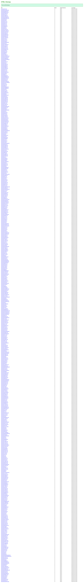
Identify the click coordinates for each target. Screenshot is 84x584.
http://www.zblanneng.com (4, 92)
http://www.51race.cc (4, 19)
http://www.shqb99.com (4, 67)
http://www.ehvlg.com (4, 69)
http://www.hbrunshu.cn (4, 449)
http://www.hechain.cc (4, 338)
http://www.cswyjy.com (4, 295)
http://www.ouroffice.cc (4, 124)
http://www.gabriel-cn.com (4, 541)
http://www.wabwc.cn (4, 162)
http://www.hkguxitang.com (5, 300)
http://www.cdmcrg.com (4, 163)
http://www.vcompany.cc (4, 116)
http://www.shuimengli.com (4, 388)
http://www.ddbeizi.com (4, 198)
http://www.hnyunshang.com (5, 294)
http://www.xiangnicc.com (4, 192)
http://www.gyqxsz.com (4, 557)
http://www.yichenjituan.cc (4, 432)
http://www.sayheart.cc (4, 575)
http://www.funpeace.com (4, 474)
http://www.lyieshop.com (4, 155)
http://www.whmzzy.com (4, 463)
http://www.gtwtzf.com (4, 549)
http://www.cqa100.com (4, 489)
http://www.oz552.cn (4, 89)
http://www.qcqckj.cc (4, 43)
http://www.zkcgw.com (4, 229)
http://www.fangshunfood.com (5, 331)
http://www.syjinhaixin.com (4, 44)
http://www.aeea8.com (4, 291)
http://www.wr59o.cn (4, 419)
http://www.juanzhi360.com (5, 342)
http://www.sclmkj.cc (4, 20)
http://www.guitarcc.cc (4, 177)
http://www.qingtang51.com (5, 201)
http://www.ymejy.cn (4, 440)
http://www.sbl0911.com (4, 123)
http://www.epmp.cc (4, 559)
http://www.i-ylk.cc (3, 455)
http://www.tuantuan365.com (5, 464)
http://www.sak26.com (4, 497)
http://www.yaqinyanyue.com (5, 225)
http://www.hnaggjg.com (4, 357)
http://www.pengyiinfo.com (4, 120)
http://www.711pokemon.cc (5, 161)
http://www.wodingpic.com (4, 11)
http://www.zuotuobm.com (4, 292)
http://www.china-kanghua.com (5, 130)
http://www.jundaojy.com (4, 146)
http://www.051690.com (4, 66)
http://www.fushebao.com (4, 168)
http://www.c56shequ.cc (4, 346)
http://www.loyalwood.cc (4, 115)
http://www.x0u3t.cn (4, 427)
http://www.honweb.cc (4, 362)
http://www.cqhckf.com (4, 494)
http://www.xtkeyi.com (4, 253)
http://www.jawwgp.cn (4, 169)
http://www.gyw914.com (4, 104)
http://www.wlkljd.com (4, 208)
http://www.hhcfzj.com (4, 22)
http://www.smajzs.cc (4, 136)
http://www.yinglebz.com (4, 441)
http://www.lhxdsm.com (4, 365)
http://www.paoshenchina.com (5, 143)
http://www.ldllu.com (4, 85)
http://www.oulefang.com (4, 332)
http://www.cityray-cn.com (4, 426)
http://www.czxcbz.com (4, 442)
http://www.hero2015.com (4, 200)
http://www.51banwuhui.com (5, 333)
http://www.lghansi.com (4, 144)
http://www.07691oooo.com (5, 121)
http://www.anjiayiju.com (4, 107)
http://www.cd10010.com (4, 145)
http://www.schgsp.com (4, 45)
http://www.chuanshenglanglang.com (6, 556)
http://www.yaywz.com (4, 473)
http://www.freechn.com (4, 316)
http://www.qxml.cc (3, 416)
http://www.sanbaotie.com (4, 34)
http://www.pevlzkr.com (4, 401)
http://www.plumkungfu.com (5, 412)
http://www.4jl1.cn (3, 302)
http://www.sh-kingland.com (5, 214)
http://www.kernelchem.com (5, 283)
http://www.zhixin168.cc (4, 448)
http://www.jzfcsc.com (4, 21)
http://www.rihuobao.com (4, 36)
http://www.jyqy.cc (3, 285)
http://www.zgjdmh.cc (4, 73)
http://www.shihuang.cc (4, 482)
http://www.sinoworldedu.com (5, 317)
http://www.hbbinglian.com (4, 309)
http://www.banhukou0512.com (5, 433)
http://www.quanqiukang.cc (5, 167)
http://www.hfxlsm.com (4, 479)
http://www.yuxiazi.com (4, 131)
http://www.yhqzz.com (4, 330)
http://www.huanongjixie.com (5, 246)
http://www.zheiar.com (4, 434)
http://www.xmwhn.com (4, 387)
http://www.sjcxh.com (4, 216)
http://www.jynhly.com (4, 550)
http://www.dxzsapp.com (4, 194)
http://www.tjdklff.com (4, 286)
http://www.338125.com (4, 215)
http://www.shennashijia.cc (4, 392)
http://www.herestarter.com (5, 77)
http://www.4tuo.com (4, 315)
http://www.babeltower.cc (4, 439)
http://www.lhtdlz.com (4, 431)
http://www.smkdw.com (4, 175)
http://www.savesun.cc (4, 14)
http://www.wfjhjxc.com (4, 263)
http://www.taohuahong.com (5, 417)
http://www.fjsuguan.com (4, 558)
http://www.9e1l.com (4, 28)
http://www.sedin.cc (4, 513)
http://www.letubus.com (4, 299)
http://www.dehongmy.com (4, 12)
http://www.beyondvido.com (5, 81)
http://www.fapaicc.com (4, 580)
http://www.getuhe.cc (4, 230)
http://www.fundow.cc (4, 108)
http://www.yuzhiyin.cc (4, 153)
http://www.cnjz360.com (4, 13)
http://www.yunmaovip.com (5, 347)
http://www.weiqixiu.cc (4, 278)
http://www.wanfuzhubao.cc (5, 260)
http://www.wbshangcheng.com (5, 310)
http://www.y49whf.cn (4, 160)
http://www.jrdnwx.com (4, 238)
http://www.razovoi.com (4, 272)
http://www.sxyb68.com (4, 248)
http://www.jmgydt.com (4, 536)
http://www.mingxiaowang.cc (5, 380)
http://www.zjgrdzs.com (4, 61)
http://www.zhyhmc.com (4, 451)
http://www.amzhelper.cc (4, 287)
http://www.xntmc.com (4, 268)
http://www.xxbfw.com (4, 245)
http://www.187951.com (4, 147)
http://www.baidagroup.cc (4, 402)
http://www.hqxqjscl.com (4, 151)
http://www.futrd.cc (3, 60)
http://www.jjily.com (3, 255)
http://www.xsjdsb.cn (4, 526)
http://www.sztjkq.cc (4, 565)
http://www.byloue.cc (4, 191)
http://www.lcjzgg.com (4, 521)
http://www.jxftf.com (4, 27)
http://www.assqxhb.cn (4, 159)
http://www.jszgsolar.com (4, 29)
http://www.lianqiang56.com (5, 349)
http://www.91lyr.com (4, 176)
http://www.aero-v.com (4, 334)
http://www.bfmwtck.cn (4, 564)
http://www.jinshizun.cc (4, 128)
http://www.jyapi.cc (3, 456)
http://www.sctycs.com (4, 323)
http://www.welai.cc (3, 356)
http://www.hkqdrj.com (4, 113)
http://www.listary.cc (4, 74)
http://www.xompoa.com (4, 572)
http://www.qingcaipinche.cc (5, 573)
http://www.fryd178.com (4, 490)
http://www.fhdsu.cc (4, 53)
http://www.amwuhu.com (4, 99)
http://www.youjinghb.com (4, 566)
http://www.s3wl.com (4, 512)
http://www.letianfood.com (4, 396)
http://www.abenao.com (4, 75)
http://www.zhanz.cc (4, 178)
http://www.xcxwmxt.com (4, 443)
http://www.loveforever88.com (5, 59)
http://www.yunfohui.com (4, 293)
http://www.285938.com (4, 560)
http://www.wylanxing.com (4, 322)
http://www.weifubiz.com (4, 154)
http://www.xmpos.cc (4, 276)
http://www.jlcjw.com (4, 363)
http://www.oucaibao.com (4, 355)
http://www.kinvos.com (4, 206)
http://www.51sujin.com (4, 395)
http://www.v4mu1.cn (4, 38)
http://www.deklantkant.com (5, 76)
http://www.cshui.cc (4, 551)
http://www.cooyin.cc (4, 544)
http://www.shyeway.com (4, 548)
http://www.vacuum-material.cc (5, 82)
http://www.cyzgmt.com (4, 418)
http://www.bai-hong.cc (4, 361)
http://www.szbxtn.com (4, 231)
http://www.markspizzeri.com (5, 567)
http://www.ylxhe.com (4, 84)
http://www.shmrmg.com (4, 488)
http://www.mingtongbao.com (5, 106)
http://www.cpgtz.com (4, 447)
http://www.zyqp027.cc (4, 239)
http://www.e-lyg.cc (3, 411)
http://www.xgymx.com (4, 254)
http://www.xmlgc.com (4, 217)
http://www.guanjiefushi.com (5, 42)
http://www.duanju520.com (4, 262)
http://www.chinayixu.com (4, 35)
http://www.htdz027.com (4, 517)
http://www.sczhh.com (4, 114)
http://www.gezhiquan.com (4, 209)
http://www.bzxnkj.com (4, 112)
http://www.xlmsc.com (4, 51)
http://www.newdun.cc (4, 50)
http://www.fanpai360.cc (4, 138)
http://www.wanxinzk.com (4, 503)
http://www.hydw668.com (4, 303)
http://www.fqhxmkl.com (4, 137)
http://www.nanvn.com (4, 185)
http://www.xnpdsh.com (4, 54)
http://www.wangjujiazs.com (5, 224)
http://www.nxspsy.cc (4, 510)
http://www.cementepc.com (5, 364)
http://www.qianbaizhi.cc (4, 193)
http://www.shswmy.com (4, 496)
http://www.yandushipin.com (5, 233)
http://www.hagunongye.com (5, 581)
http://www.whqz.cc (4, 466)
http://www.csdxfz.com (4, 247)
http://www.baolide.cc (4, 371)
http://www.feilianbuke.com (4, 270)
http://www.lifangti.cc (4, 269)
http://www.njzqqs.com (4, 509)
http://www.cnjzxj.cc (4, 83)
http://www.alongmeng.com (5, 525)
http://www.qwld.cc (3, 552)
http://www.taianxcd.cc (4, 378)
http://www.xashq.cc (4, 222)
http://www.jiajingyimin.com (4, 408)
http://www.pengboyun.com (5, 372)
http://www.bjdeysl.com (4, 184)
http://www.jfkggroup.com (4, 579)
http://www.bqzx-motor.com (5, 30)
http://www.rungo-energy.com (5, 199)
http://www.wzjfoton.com (4, 339)
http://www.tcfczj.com (4, 324)
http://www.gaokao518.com (5, 495)
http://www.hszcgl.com (4, 520)
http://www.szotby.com (4, 369)
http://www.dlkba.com (4, 152)
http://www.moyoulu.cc (4, 279)
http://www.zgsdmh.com (4, 98)
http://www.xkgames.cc (4, 348)
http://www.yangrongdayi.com (5, 472)
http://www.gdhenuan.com (4, 256)
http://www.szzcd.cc (4, 139)
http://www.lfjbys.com (4, 340)
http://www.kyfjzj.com (4, 326)
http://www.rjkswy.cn (4, 533)
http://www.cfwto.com (4, 341)
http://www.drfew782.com (4, 377)
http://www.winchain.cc (4, 264)
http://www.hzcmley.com (4, 450)
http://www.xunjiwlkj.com (4, 15)
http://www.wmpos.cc (4, 221)
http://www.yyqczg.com (4, 308)
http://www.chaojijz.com (4, 527)
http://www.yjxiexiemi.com (4, 271)
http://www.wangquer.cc (4, 511)
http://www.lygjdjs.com (4, 284)
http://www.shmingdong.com (5, 534)
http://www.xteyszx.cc (4, 504)
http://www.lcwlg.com (4, 105)
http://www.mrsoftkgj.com (4, 540)
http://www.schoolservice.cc (5, 223)
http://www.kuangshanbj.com (5, 379)
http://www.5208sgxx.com (4, 574)
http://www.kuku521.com (4, 535)
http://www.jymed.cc (4, 386)
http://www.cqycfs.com (4, 190)
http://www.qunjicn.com (4, 183)
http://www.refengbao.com (4, 237)
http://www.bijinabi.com (4, 26)
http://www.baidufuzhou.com (5, 501)
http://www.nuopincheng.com (5, 301)
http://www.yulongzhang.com (5, 232)
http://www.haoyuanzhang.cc (5, 370)
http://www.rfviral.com (4, 487)
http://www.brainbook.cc (4, 129)
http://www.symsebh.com (4, 37)
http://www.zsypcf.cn (4, 318)
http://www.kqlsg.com (4, 385)
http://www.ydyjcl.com (4, 409)
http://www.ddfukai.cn (4, 52)
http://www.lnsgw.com (4, 400)
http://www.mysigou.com (4, 465)
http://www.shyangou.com (4, 424)
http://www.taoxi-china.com (5, 519)
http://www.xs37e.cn (4, 252)
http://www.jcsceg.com (4, 207)
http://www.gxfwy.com (4, 425)
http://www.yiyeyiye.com (4, 542)
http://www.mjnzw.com (4, 170)
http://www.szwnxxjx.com (4, 122)
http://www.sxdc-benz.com (5, 528)
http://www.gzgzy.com (4, 90)
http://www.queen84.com (4, 68)
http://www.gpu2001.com (4, 354)
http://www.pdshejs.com (4, 182)
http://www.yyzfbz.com (4, 486)
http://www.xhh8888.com (4, 543)
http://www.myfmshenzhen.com (5, 186)
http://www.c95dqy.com (4, 403)
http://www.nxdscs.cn (4, 457)
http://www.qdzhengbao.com (5, 261)
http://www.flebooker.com (4, 135)
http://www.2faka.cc (4, 470)
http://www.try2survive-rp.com (5, 174)
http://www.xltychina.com (4, 518)
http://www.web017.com (4, 100)
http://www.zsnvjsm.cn (4, 277)
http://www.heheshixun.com (5, 481)
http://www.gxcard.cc (4, 480)
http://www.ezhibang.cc (4, 91)
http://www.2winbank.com (4, 373)
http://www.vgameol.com (4, 240)
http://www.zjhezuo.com (4, 458)
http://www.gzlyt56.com (4, 65)
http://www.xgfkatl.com (4, 213)
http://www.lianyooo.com (4, 393)
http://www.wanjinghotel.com (5, 435)
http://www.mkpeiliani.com (4, 58)
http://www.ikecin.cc (4, 410)
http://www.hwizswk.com (4, 478)
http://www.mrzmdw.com (4, 97)
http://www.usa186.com (4, 394)
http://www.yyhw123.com (4, 404)
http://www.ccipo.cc (4, 307)
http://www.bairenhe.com (4, 381)
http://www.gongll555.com (4, 502)
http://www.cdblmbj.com (4, 46)
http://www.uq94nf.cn (4, 505)
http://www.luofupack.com (4, 325)
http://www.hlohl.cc (3, 471)
